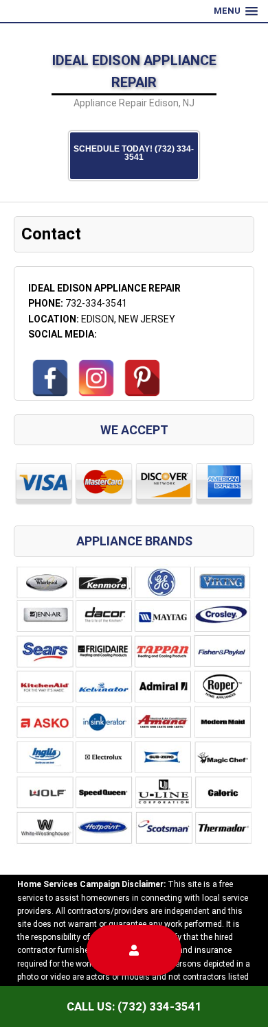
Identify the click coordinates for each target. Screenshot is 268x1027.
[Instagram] (96, 378)
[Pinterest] (142, 378)
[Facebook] (50, 378)
